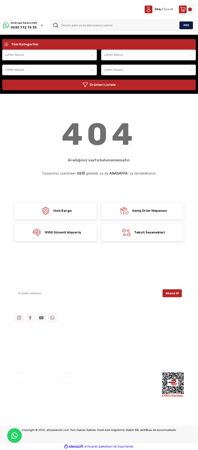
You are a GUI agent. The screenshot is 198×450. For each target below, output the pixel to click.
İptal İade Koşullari (86, 351)
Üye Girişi (137, 345)
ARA (186, 25)
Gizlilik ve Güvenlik (85, 345)
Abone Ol (172, 293)
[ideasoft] (73, 446)
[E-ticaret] (98, 446)
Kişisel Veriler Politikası (89, 358)
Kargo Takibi (23, 358)
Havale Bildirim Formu (30, 351)
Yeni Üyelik (138, 338)
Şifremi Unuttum (142, 351)
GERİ (81, 173)
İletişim (19, 338)
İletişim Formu (24, 345)
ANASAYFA (118, 173)
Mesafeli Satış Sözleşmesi (91, 338)
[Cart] (186, 9)
